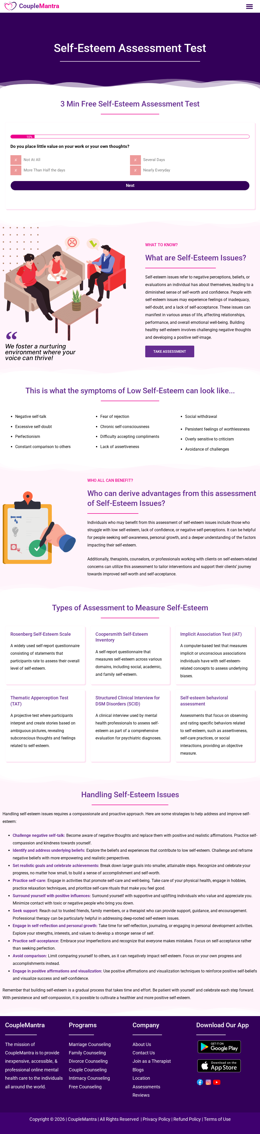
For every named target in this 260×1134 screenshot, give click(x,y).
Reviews (141, 1095)
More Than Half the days (44, 170)
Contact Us (144, 1052)
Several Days (154, 159)
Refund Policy (187, 1119)
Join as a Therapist (152, 1061)
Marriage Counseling (90, 1044)
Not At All (32, 159)
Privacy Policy (157, 1119)
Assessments (146, 1086)
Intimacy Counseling (89, 1078)
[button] (249, 6)
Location (141, 1078)
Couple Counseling (88, 1069)
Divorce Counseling (88, 1061)
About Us (142, 1044)
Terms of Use (217, 1119)
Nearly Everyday (156, 170)
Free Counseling (85, 1086)
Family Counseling (87, 1052)
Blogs (138, 1069)
